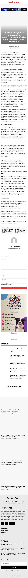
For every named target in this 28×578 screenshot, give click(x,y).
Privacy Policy (17, 570)
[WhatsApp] (14, 250)
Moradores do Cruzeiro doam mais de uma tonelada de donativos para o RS (7, 231)
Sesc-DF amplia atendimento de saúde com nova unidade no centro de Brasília (18, 370)
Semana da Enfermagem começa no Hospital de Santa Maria (20, 231)
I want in (13, 567)
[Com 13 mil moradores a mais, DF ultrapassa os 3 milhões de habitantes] (5, 356)
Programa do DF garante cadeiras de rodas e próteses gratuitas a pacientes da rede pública (18, 377)
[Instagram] (6, 523)
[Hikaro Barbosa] (14, 240)
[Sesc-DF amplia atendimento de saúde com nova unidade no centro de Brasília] (5, 370)
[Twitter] (10, 523)
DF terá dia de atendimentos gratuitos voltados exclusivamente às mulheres (18, 363)
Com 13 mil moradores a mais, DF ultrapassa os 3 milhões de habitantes (17, 357)
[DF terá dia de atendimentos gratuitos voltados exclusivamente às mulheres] (5, 363)
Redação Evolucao (7, 413)
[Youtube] (13, 523)
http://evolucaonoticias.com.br (14, 248)
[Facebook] (2, 523)
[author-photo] (2, 413)
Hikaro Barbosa (15, 46)
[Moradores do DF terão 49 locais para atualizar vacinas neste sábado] (5, 350)
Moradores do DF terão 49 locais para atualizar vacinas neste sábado (17, 350)
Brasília (3, 551)
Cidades (3, 556)
